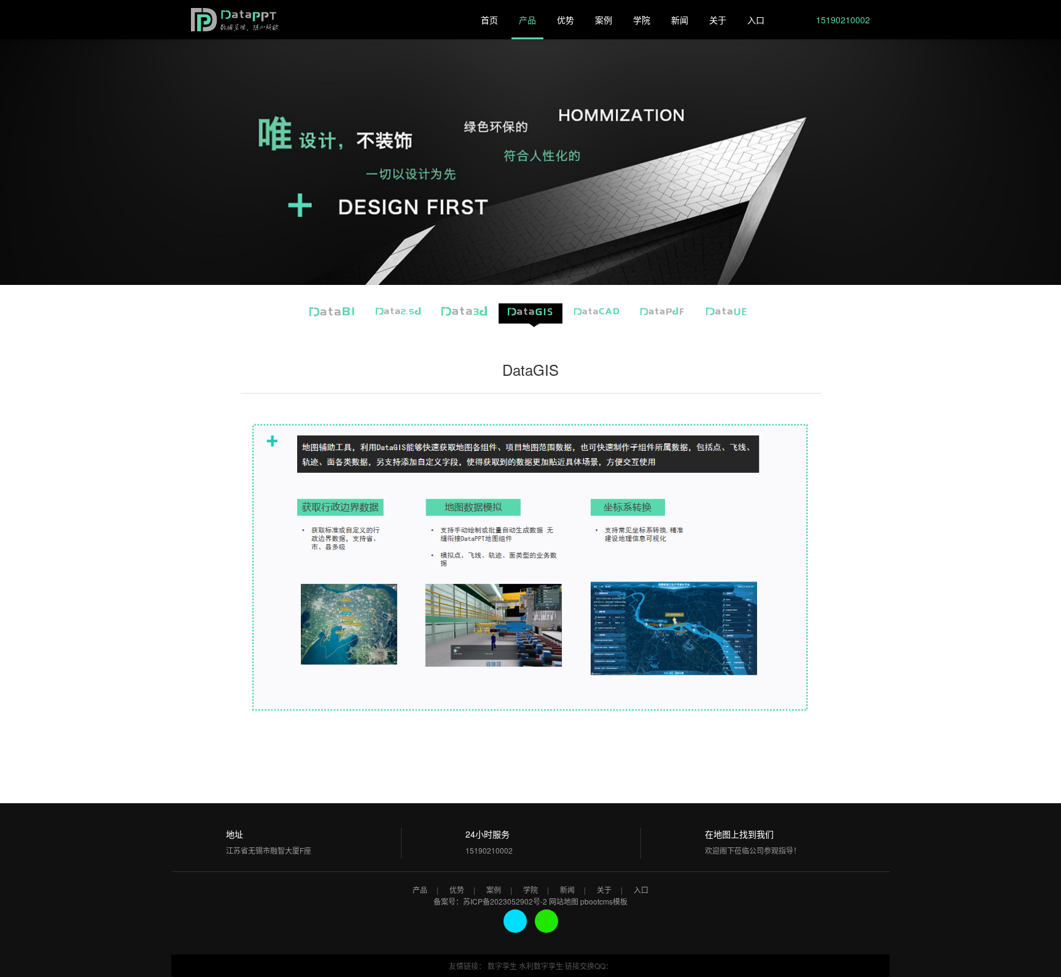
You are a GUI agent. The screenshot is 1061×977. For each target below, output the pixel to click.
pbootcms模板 (604, 901)
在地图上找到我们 (739, 834)
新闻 (679, 20)
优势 (565, 20)
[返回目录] (249, 755)
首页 (489, 20)
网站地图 (563, 901)
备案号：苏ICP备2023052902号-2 (490, 901)
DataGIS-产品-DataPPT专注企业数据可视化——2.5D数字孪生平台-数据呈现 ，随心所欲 (236, 22)
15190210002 (842, 20)
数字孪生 (502, 965)
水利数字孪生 (541, 965)
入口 (755, 20)
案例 (603, 20)
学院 (641, 20)
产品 (527, 20)
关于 (717, 20)
